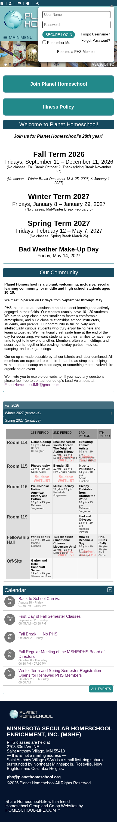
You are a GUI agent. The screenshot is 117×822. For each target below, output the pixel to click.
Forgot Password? (95, 40)
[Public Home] (2, 3)
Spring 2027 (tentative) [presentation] (23, 420)
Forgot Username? (95, 34)
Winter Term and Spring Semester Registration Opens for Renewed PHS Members (60, 672)
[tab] (58, 405)
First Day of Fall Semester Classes (50, 616)
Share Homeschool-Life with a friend (37, 801)
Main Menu (20, 37)
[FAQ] (28, 3)
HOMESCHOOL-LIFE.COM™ (32, 810)
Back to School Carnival (40, 598)
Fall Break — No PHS (38, 634)
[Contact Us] (19, 3)
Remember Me (58, 43)
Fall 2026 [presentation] (12, 405)
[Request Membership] (11, 3)
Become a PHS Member (76, 52)
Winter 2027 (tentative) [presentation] (23, 413)
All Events (101, 689)
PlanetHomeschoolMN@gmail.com (31, 385)
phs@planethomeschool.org (34, 777)
